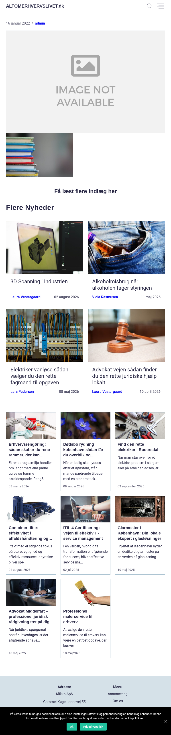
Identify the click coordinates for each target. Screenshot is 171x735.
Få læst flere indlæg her (85, 191)
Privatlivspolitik (93, 726)
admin (40, 23)
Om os (118, 701)
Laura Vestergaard (25, 297)
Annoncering (118, 694)
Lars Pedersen (22, 391)
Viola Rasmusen (105, 297)
